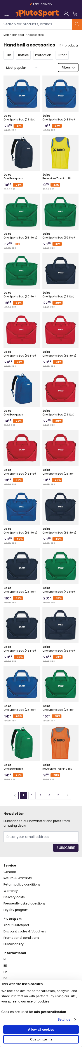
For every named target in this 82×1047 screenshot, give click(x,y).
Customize (38, 1039)
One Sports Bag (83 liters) (20, 235)
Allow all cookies (41, 1029)
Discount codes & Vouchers (24, 931)
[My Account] (66, 13)
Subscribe (66, 847)
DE (5, 978)
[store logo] (37, 13)
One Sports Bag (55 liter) (58, 235)
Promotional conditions (21, 937)
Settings (64, 1019)
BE (5, 965)
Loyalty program (15, 910)
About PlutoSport (16, 925)
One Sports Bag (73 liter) (19, 117)
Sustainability (13, 944)
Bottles (23, 55)
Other (62, 55)
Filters (66, 67)
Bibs (9, 55)
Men (6, 35)
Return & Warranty (17, 878)
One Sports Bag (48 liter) (58, 117)
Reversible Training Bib (57, 176)
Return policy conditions (21, 884)
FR (5, 972)
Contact (9, 872)
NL (5, 959)
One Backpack (13, 176)
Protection (43, 55)
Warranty (10, 891)
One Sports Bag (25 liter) (58, 471)
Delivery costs (14, 897)
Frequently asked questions (24, 903)
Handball (18, 35)
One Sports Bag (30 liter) (19, 294)
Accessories (36, 35)
